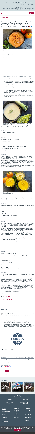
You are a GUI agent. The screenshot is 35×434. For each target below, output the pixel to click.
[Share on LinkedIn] (31, 26)
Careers (26, 411)
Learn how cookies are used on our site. (22, 428)
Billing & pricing (4, 420)
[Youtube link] (6, 366)
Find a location (4, 415)
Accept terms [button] (17, 430)
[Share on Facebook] (26, 26)
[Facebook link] (1, 366)
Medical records (16, 410)
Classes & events (16, 411)
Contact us (27, 420)
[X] (13, 432)
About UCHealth (27, 410)
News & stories (16, 418)
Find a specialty (4, 417)
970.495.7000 (26, 399)
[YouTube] (15, 432)
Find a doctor (4, 414)
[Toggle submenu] (1, 13)
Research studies (16, 414)
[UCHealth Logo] (17, 395)
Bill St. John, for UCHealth (7, 26)
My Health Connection (6, 411)
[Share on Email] (33, 26)
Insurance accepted (5, 418)
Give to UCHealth (28, 414)
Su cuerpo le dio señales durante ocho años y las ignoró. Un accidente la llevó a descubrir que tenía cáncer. (16, 352)
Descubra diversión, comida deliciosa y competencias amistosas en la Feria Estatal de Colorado (17, 357)
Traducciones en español (7, 299)
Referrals (15, 413)
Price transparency (5, 421)
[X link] (4, 366)
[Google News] (18, 431)
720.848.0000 (10, 399)
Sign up (6, 371)
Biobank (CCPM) (27, 418)
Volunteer (26, 413)
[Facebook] (12, 432)
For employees (16, 416)
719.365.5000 (10, 403)
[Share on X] (28, 26)
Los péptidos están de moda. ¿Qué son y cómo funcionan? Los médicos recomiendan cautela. (16, 359)
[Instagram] (16, 432)
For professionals (16, 417)
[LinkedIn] (20, 431)
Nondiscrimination (28, 417)
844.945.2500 (26, 403)
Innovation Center (28, 416)
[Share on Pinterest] (29, 26)
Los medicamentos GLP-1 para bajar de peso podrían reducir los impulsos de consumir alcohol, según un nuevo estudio (17, 362)
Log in (32, 13)
